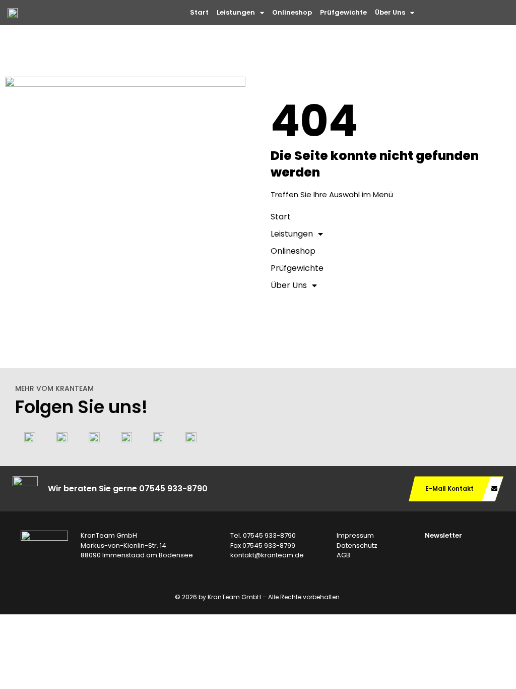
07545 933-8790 (173, 488)
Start (199, 12)
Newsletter (443, 535)
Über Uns (390, 12)
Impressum (355, 535)
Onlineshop (292, 12)
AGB (343, 555)
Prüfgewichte (343, 12)
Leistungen (236, 12)
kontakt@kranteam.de (267, 555)
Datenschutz (357, 545)
